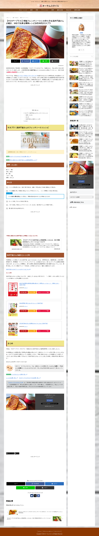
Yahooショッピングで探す (43, 292)
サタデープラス (11, 453)
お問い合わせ (73, 207)
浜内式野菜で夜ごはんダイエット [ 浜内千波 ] (31, 303)
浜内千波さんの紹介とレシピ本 (33, 119)
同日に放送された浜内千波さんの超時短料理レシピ (22, 160)
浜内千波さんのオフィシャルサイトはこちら (17, 269)
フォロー (50, 400)
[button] (54, 61)
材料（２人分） (29, 115)
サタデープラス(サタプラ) (15, 382)
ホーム (39, 531)
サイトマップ (58, 531)
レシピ (17, 453)
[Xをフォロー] (35, 495)
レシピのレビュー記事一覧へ (18, 374)
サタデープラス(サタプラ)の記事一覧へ (19, 156)
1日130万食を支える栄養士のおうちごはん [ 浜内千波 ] (33, 323)
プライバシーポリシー (48, 531)
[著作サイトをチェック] (31, 495)
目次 (33, 110)
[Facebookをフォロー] (38, 495)
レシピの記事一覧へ (11, 378)
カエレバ (26, 287)
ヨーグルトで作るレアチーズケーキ (27, 75)
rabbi (81, 32)
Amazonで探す (32, 292)
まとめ (25, 121)
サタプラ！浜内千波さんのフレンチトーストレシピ (36, 113)
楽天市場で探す (23, 292)
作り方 (27, 117)
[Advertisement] (35, 96)
